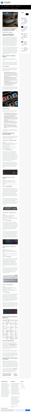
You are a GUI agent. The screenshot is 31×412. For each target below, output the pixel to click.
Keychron (11, 344)
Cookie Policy (15, 404)
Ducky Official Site (9, 220)
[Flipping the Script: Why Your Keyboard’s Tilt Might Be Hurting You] (22, 48)
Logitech (14, 344)
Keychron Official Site (9, 149)
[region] (15, 409)
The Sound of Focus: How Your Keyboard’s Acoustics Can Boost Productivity (24, 28)
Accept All (28, 410)
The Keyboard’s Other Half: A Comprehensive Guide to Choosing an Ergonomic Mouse (24, 21)
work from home (8, 375)
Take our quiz (15, 368)
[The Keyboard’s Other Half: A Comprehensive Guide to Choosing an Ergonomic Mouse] (22, 20)
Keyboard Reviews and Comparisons (15, 374)
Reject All (23, 410)
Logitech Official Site (9, 186)
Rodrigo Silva (10, 32)
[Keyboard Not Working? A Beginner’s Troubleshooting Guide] (22, 42)
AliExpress (8, 292)
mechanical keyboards (8, 374)
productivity (4, 375)
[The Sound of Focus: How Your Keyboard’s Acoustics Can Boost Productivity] (22, 27)
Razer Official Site (9, 256)
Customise (18, 410)
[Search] (27, 14)
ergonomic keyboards (5, 373)
